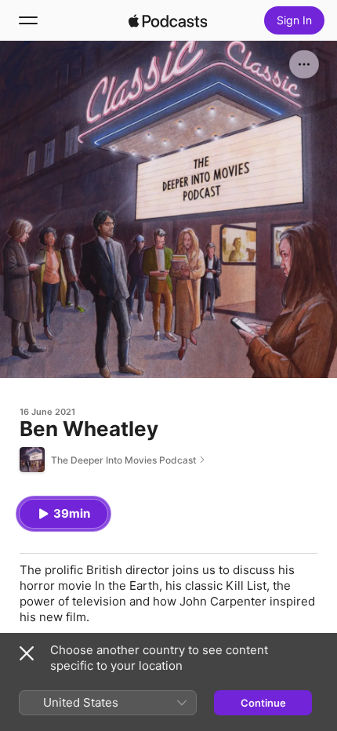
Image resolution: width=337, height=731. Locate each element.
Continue (263, 702)
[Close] (27, 653)
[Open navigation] (28, 20)
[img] (168, 20)
